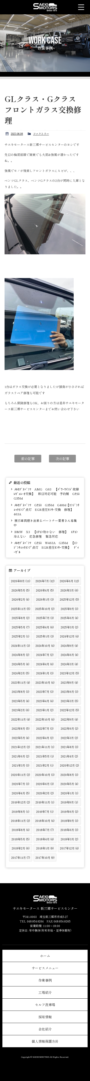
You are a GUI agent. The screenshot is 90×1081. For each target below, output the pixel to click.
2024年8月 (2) (20, 655)
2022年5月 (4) (20, 738)
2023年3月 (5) (69, 701)
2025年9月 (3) (69, 609)
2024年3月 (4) (69, 664)
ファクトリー (41, 134)
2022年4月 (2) (45, 738)
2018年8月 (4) (21, 830)
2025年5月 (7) (21, 627)
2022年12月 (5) (69, 710)
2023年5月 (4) (20, 701)
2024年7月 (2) (45, 655)
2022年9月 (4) (69, 719)
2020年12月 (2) (69, 765)
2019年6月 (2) (69, 811)
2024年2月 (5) (20, 673)
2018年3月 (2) (69, 839)
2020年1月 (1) (69, 793)
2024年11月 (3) (20, 645)
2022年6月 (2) (69, 728)
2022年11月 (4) (20, 719)
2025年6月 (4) (69, 618)
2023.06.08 (17, 134)
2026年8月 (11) (20, 581)
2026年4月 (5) (45, 590)
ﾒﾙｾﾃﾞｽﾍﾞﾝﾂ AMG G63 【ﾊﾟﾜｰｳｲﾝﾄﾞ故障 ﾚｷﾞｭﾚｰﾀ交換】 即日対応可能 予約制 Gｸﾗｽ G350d (47, 494)
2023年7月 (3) (45, 691)
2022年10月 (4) (45, 719)
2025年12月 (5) (69, 599)
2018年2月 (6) (21, 848)
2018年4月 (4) (45, 839)
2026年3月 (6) (69, 590)
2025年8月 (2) (21, 618)
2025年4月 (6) (45, 627)
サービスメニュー (45, 968)
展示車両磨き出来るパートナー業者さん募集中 (45, 522)
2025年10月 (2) (44, 609)
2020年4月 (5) (21, 793)
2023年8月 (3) (20, 691)
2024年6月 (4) (69, 655)
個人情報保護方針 (45, 1041)
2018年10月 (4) (44, 821)
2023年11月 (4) (20, 682)
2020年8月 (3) (69, 775)
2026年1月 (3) (45, 599)
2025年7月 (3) (45, 618)
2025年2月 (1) (20, 636)
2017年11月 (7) (20, 857)
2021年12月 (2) (20, 747)
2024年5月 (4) (20, 664)
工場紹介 (45, 992)
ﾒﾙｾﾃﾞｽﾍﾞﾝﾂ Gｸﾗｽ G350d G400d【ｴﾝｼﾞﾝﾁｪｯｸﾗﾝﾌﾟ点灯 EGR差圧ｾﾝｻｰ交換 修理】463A (46, 509)
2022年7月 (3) (45, 728)
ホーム (45, 955)
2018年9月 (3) (69, 821)
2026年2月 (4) (20, 599)
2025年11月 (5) (20, 609)
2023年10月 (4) (45, 682)
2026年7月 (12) (45, 581)
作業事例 (45, 980)
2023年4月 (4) (45, 701)
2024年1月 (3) (45, 673)
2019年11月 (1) (45, 802)
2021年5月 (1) (45, 756)
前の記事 (28, 458)
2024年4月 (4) (45, 664)
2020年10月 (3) (44, 775)
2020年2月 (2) (45, 793)
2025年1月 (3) (45, 636)
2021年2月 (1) (45, 765)
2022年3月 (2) (69, 738)
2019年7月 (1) (45, 811)
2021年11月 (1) (45, 747)
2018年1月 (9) (45, 848)
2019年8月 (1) (20, 811)
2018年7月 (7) (45, 830)
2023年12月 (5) (69, 673)
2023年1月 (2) (45, 710)
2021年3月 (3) (20, 765)
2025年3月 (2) (69, 627)
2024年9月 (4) (69, 645)
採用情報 (45, 1016)
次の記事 (62, 458)
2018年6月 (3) (69, 830)
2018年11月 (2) (20, 821)
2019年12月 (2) (20, 802)
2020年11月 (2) (20, 775)
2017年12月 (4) (69, 848)
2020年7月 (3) (20, 784)
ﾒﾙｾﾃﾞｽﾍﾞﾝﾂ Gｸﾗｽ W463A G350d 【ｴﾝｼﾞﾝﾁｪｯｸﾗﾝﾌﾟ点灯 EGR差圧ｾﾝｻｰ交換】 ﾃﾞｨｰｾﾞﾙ (46, 547)
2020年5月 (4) (69, 784)
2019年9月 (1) (69, 802)
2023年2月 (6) (20, 710)
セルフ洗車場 (45, 1004)
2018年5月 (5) (21, 839)
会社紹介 (45, 1029)
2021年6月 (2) (20, 756)
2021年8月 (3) (69, 747)
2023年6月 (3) (69, 691)
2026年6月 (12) (69, 581)
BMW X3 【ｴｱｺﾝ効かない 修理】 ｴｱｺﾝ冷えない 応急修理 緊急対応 (46, 534)
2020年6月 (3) (45, 784)
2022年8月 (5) (21, 728)
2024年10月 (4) (45, 645)
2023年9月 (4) (69, 682)
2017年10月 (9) (45, 857)
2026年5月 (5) (21, 590)
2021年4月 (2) (69, 756)
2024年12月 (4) (69, 636)
